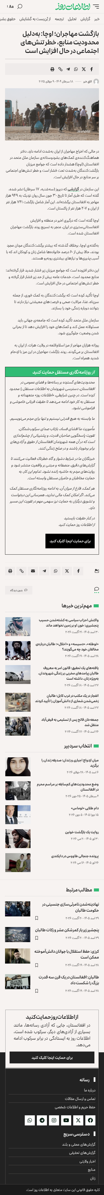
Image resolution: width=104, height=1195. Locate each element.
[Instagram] (54, 1120)
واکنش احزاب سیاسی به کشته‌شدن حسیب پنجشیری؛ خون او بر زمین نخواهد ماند (69, 622)
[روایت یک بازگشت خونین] (18, 838)
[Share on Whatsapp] (76, 69)
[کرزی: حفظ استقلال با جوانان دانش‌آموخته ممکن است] (17, 956)
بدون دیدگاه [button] (16, 590)
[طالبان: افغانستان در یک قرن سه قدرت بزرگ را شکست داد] (17, 981)
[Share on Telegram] (68, 69)
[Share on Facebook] (91, 69)
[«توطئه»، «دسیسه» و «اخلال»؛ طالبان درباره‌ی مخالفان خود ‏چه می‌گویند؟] (18, 650)
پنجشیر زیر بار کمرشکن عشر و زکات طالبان (67, 930)
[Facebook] (90, 1120)
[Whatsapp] (30, 1120)
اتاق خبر (87, 81)
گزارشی (73, 189)
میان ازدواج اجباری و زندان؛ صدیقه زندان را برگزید (70, 763)
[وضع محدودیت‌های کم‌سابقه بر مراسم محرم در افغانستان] (18, 790)
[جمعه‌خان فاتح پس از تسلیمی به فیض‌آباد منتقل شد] (18, 726)
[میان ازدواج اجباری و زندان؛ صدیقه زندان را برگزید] (18, 766)
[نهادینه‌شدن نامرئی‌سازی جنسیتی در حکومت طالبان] (17, 908)
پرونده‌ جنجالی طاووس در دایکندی (75, 855)
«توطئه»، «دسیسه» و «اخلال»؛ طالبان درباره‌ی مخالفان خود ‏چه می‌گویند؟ (67, 646)
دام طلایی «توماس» (85, 807)
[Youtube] (66, 1120)
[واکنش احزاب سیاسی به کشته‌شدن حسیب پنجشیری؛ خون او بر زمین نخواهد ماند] (18, 626)
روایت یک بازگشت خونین (82, 831)
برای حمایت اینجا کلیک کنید (70, 541)
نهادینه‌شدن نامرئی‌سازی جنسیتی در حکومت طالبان (70, 907)
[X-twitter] (78, 1120)
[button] (94, 6)
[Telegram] (42, 1120)
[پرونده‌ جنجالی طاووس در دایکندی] (18, 862)
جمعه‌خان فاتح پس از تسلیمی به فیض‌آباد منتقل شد (70, 722)
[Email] (33, 571)
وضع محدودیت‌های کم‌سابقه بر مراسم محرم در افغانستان (68, 787)
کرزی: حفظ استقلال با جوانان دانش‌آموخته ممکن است (66, 954)
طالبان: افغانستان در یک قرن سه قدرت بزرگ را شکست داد (69, 980)
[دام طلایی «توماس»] (18, 814)
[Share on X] (83, 69)
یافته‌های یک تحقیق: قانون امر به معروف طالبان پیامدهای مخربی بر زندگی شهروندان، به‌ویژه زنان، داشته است (68, 673)
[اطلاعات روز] (72, 6)
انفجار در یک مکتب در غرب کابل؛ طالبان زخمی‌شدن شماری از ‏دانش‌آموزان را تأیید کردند (67, 698)
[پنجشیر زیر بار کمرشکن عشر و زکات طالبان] (17, 934)
